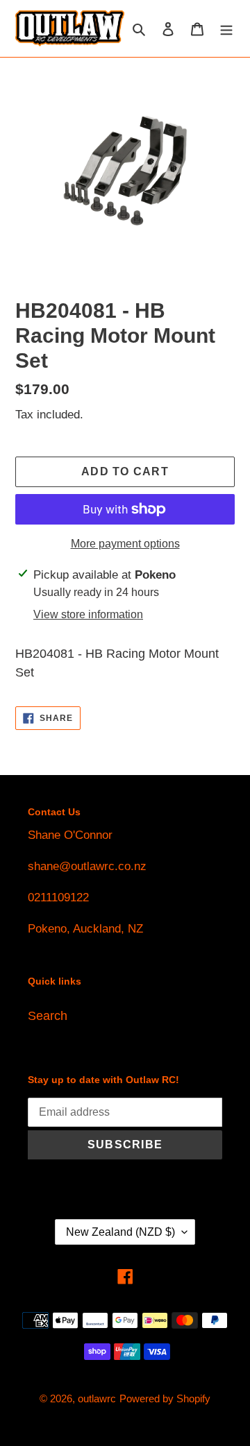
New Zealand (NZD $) (120, 1232)
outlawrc (97, 1398)
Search (47, 1016)
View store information (88, 614)
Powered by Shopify (164, 1398)
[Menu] (226, 28)
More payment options (125, 544)
